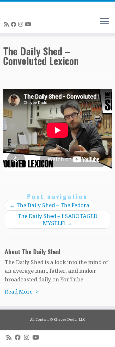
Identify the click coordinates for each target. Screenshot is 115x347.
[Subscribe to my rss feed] (7, 24)
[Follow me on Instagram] (21, 24)
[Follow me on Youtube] (29, 24)
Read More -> (22, 291)
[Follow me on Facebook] (14, 24)
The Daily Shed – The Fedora (49, 205)
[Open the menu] (104, 22)
